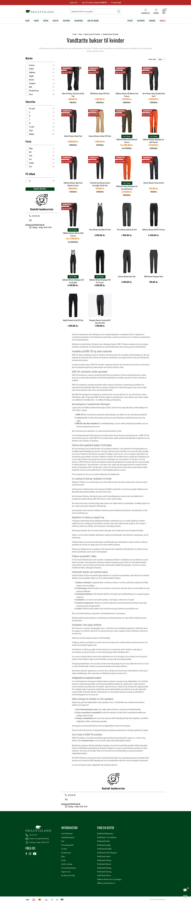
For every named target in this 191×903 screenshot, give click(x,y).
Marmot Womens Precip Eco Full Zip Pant (73, 94)
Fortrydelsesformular (68, 868)
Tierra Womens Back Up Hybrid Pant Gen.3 (153, 94)
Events (130, 20)
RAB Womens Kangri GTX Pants (100, 93)
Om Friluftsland (67, 833)
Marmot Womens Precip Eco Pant (153, 183)
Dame (28, 20)
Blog (63, 856)
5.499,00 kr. (73, 286)
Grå (30, 159)
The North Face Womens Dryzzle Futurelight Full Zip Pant (100, 184)
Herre (36, 20)
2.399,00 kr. (126, 282)
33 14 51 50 (33, 835)
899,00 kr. (73, 189)
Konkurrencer (66, 853)
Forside (74, 34)
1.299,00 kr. (153, 99)
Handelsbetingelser (67, 837)
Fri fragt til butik (116, 2)
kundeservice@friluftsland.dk (35, 224)
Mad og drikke (93, 20)
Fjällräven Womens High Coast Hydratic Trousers (73, 184)
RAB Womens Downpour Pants (153, 276)
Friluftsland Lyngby (104, 845)
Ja (30, 180)
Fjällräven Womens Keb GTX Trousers (153, 229)
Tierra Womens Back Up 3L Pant (127, 229)
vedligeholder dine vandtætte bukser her (104, 765)
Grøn (30, 155)
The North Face (33, 90)
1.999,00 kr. (126, 236)
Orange (31, 163)
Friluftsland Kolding (104, 868)
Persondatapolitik (67, 845)
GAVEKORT (141, 20)
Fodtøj (45, 20)
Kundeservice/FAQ (68, 875)
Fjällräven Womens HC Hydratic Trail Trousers (127, 94)
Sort (30, 166)
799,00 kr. (153, 282)
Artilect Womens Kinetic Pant (73, 136)
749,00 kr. (100, 189)
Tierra (31, 94)
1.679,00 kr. (127, 99)
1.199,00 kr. (100, 326)
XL (30, 123)
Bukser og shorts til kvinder (92, 34)
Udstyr (55, 20)
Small (31, 130)
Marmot (31, 79)
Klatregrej (78, 20)
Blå (30, 152)
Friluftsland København (105, 833)
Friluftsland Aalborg (104, 860)
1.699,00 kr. (73, 326)
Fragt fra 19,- (74, 2)
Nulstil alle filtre (40, 189)
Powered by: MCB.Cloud (157, 900)
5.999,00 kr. (100, 286)
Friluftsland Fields (103, 841)
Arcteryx (31, 65)
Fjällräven (32, 72)
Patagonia (32, 83)
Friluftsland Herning (104, 872)
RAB (30, 87)
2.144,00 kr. (127, 192)
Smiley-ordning (66, 864)
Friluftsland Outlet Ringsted (107, 853)
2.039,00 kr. (73, 142)
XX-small (32, 108)
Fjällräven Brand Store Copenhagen (109, 879)
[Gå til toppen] (185, 897)
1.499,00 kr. (100, 142)
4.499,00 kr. (153, 236)
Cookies (64, 849)
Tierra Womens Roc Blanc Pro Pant (100, 229)
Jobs (62, 841)
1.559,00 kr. (100, 99)
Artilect (31, 68)
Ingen (160, 59)
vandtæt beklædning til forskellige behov (107, 474)
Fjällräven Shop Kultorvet (106, 883)
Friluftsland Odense (104, 875)
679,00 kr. (153, 189)
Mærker (152, 20)
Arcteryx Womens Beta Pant (127, 276)
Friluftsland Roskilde (104, 849)
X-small (31, 126)
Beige (31, 148)
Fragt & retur (65, 872)
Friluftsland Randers (104, 864)
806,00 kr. (73, 99)
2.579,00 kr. (153, 145)
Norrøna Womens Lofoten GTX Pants (100, 136)
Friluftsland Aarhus (104, 856)
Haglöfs (31, 76)
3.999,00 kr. (100, 236)
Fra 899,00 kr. (126, 145)
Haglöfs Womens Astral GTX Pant (73, 320)
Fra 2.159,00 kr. (73, 239)
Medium (31, 134)
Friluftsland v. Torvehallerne (107, 837)
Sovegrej (66, 20)
